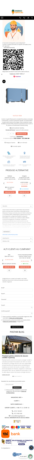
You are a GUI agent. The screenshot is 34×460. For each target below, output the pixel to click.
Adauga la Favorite (10, 142)
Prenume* (3, 299)
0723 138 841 (18, 411)
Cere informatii (23, 142)
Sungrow (24, 176)
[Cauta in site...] (32, 17)
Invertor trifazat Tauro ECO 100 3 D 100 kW (25, 257)
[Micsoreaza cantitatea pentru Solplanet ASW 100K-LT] (8, 133)
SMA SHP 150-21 (9, 256)
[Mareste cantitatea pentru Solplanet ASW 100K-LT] (13, 133)
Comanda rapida (16, 146)
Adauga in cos (21, 133)
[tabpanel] (17, 95)
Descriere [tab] (5, 206)
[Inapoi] (1, 74)
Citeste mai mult (6, 374)
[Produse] (2, 18)
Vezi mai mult (6, 231)
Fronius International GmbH (25, 254)
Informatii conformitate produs (10, 234)
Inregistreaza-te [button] (17, 327)
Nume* (3, 293)
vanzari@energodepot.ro (18, 416)
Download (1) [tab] (6, 238)
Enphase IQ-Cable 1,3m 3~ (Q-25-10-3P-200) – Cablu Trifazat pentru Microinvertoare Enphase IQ (10, 178)
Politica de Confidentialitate (16, 318)
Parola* (3, 305)
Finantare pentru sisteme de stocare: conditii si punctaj (15, 357)
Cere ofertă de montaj (9, 47)
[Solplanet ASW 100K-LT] (17, 95)
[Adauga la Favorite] (10, 195)
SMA (9, 254)
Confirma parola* (5, 311)
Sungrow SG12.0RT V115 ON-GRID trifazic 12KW (24, 178)
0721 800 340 (18, 413)
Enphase (10, 176)
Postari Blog (17, 331)
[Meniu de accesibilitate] (31, 447)
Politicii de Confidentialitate (9, 321)
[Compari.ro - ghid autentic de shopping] (17, 454)
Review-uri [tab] (6, 241)
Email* (2, 287)
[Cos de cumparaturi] (28, 17)
